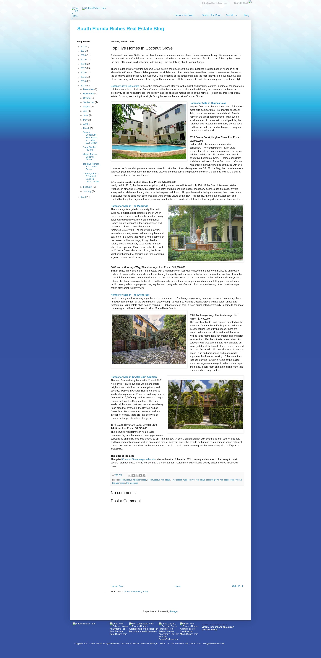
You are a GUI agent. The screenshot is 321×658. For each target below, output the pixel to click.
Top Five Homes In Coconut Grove (91, 167)
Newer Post (117, 586)
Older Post (237, 586)
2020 (83, 55)
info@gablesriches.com (214, 3)
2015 (83, 77)
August (87, 106)
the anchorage (118, 483)
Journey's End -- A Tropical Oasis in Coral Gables (91, 177)
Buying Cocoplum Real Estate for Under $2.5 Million (90, 137)
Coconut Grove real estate (125, 86)
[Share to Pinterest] (144, 475)
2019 (83, 59)
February (88, 187)
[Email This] (130, 475)
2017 (83, 68)
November (88, 93)
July (85, 111)
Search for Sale (184, 15)
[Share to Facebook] (140, 475)
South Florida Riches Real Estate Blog (120, 28)
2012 (83, 196)
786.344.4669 (241, 3)
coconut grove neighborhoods (132, 480)
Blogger (174, 611)
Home (178, 586)
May (85, 120)
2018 (83, 64)
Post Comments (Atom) (136, 591)
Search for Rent (211, 15)
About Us (231, 15)
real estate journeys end (231, 480)
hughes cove (189, 480)
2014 (83, 81)
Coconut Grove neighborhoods (138, 459)
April (85, 124)
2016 (83, 72)
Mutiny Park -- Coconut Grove (90, 157)
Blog (246, 15)
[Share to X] (137, 475)
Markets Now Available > (215, 625)
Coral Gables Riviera (89, 148)
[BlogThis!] (133, 475)
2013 (83, 85)
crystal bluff (176, 480)
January (87, 191)
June (86, 115)
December (88, 89)
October (87, 98)
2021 (83, 51)
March (86, 128)
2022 (83, 46)
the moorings (132, 483)
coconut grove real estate (158, 480)
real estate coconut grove (207, 480)
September (89, 102)
